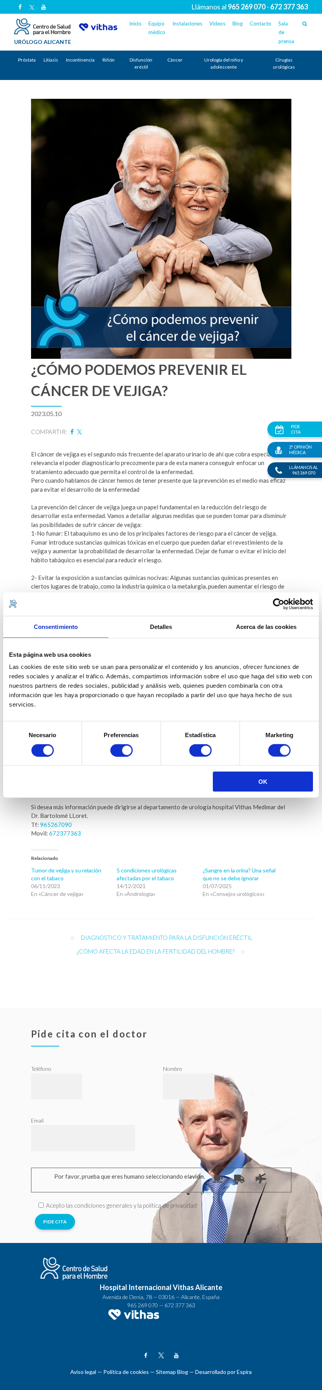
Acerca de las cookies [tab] (266, 626)
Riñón (108, 60)
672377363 (65, 833)
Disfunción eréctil (141, 63)
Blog (237, 23)
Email (37, 1120)
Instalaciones (187, 23)
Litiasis (51, 60)
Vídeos (217, 23)
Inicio (135, 23)
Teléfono (41, 1068)
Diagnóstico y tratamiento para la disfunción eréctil (166, 937)
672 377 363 (180, 1305)
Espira (244, 1371)
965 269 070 (142, 1305)
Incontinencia (80, 60)
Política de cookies (126, 1371)
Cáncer (175, 60)
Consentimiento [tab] (56, 626)
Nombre (172, 1068)
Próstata (27, 60)
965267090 (56, 824)
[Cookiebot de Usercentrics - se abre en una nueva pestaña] (278, 604)
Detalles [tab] (161, 626)
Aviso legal (83, 1371)
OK (262, 781)
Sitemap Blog (172, 1371)
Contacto (260, 23)
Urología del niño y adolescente (223, 63)
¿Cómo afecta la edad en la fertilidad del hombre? (155, 951)
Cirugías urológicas (284, 63)
